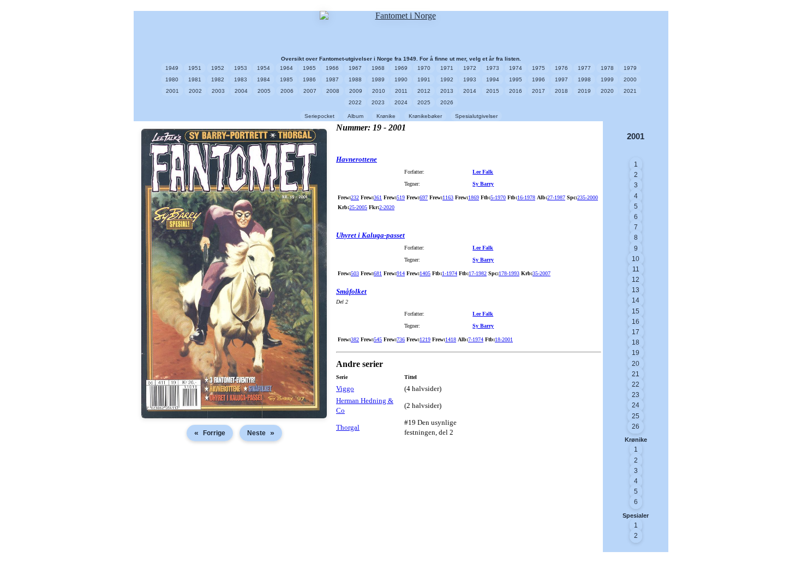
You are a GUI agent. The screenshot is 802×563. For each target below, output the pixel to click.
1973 (492, 68)
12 (635, 279)
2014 (469, 91)
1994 (492, 79)
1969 (401, 68)
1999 (607, 79)
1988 (355, 79)
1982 (217, 79)
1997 (561, 79)
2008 (332, 91)
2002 (195, 91)
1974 (515, 68)
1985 (286, 79)
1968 (378, 68)
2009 (355, 91)
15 (635, 311)
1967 (355, 68)
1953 (240, 68)
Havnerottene (356, 159)
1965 (309, 68)
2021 (630, 91)
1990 (401, 79)
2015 (492, 91)
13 (635, 290)
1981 (194, 79)
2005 (264, 91)
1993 (469, 79)
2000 (630, 79)
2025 (423, 102)
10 (635, 259)
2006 (287, 91)
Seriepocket (319, 116)
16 (635, 321)
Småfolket (351, 291)
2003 (218, 91)
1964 (286, 68)
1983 (240, 79)
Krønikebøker (425, 116)
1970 (423, 68)
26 (635, 426)
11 (635, 269)
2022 (355, 102)
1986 (309, 79)
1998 (584, 79)
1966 (332, 68)
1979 (630, 68)
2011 (401, 91)
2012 (423, 91)
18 (635, 342)
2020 (607, 91)
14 (635, 300)
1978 (607, 68)
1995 (515, 79)
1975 (538, 68)
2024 (401, 102)
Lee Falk (482, 172)
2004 (241, 91)
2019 (584, 91)
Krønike (386, 116)
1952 (217, 68)
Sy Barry (483, 184)
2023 (378, 102)
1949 (171, 68)
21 (635, 374)
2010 (378, 91)
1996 (538, 79)
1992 (446, 79)
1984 (263, 79)
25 (635, 416)
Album (355, 116)
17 (635, 332)
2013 (446, 91)
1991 (423, 79)
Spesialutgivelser (476, 116)
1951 (194, 68)
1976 (561, 68)
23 (635, 395)
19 (635, 353)
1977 (584, 68)
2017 (538, 91)
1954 (263, 68)
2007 (309, 91)
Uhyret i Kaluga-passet (370, 235)
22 (635, 384)
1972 (469, 68)
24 (635, 405)
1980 (171, 79)
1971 (446, 68)
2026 (446, 102)
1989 (378, 79)
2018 (561, 91)
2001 (172, 91)
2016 (515, 91)
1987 (332, 79)
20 (635, 364)
